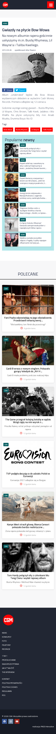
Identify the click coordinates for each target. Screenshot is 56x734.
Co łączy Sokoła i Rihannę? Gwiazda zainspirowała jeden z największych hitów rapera (32, 225)
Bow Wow (8, 129)
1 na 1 (4, 656)
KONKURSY (6, 637)
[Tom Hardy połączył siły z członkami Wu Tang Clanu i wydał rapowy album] (11, 145)
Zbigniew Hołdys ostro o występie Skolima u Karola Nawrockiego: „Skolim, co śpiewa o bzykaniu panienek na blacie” (33, 211)
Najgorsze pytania (10, 664)
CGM (5, 289)
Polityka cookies (10, 687)
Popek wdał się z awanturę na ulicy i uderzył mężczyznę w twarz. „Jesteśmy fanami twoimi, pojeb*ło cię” (33, 167)
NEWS (4, 633)
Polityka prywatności (12, 683)
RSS (3, 695)
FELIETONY (6, 645)
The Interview (8, 672)
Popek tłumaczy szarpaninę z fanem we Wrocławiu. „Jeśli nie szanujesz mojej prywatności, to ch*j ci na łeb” (33, 182)
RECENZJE (6, 649)
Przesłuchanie (9, 660)
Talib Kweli (47, 129)
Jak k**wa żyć (8, 668)
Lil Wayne (35, 129)
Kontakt (6, 679)
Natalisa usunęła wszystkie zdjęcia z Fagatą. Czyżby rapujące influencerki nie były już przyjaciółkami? (33, 241)
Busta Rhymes (22, 129)
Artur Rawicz (31, 50)
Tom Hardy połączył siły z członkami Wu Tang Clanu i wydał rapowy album (33, 151)
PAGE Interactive (47, 726)
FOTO (4, 641)
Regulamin (7, 691)
